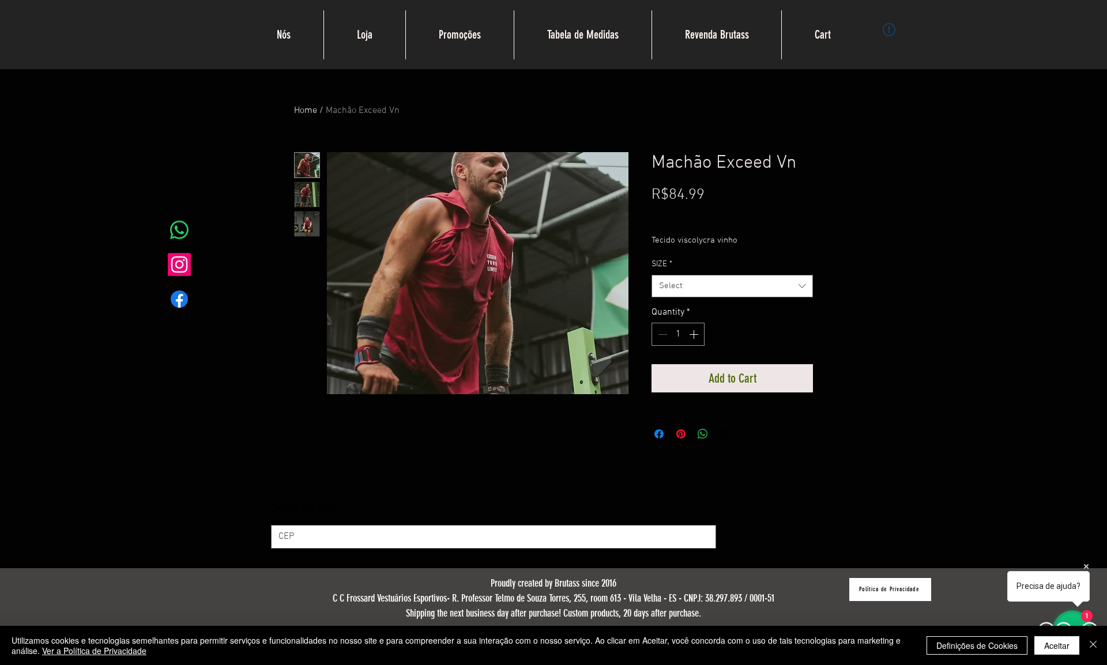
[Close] (1093, 645)
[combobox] (732, 286)
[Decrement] (661, 334)
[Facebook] (179, 299)
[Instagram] (179, 264)
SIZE (662, 264)
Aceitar (1057, 645)
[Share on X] (725, 434)
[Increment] (695, 334)
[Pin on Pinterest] (681, 434)
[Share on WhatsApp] (703, 434)
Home (305, 110)
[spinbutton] (678, 334)
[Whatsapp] (179, 229)
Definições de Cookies (977, 645)
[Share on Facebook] (659, 434)
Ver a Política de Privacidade (94, 650)
